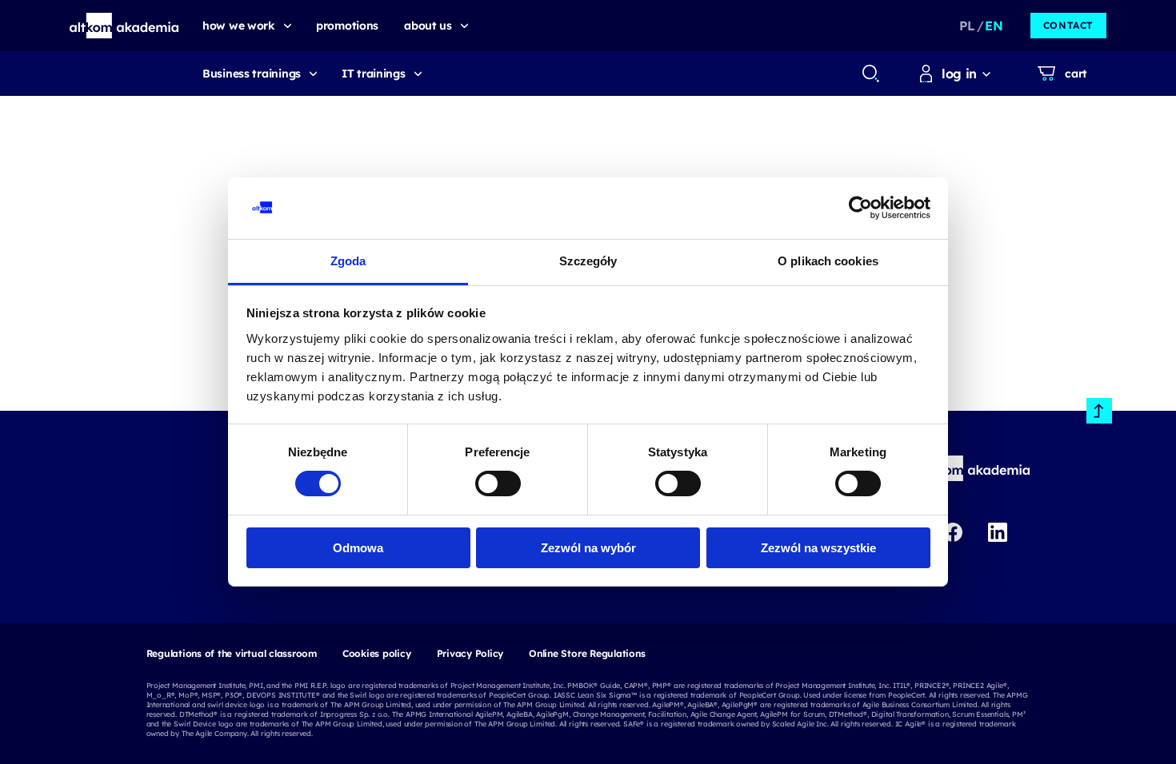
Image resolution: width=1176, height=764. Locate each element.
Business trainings (251, 73)
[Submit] (871, 73)
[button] (124, 25)
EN (993, 26)
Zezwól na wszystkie (818, 548)
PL (966, 26)
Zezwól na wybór (588, 548)
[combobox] (870, 73)
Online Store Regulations (587, 653)
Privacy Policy (470, 653)
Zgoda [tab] (348, 261)
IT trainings (374, 73)
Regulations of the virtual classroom (231, 653)
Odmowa (358, 548)
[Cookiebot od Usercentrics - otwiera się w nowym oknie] (860, 208)
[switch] (498, 483)
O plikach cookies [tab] (828, 261)
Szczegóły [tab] (588, 261)
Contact (1068, 25)
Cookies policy (376, 653)
